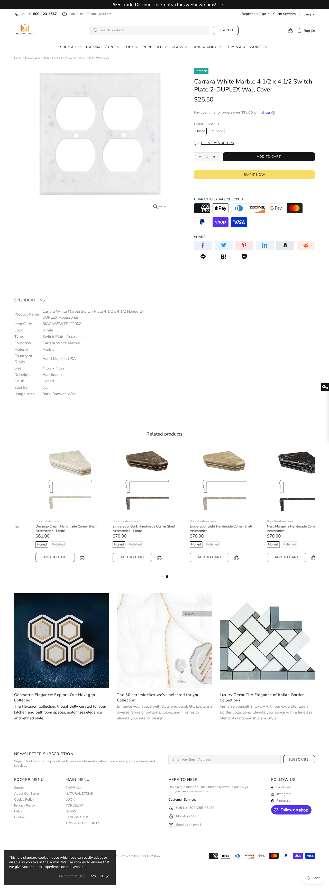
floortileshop (25, 30)
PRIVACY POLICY (72, 876)
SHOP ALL (73, 788)
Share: (200, 237)
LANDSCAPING (77, 817)
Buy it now (254, 174)
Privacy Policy (24, 805)
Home (17, 58)
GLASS (71, 811)
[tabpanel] (203, 509)
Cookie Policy (24, 800)
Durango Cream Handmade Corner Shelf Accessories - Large (44, 528)
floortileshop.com (27, 521)
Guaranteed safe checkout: (220, 199)
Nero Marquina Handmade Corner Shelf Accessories (275, 528)
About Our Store (26, 794)
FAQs (18, 811)
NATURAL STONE (79, 794)
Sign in (264, 14)
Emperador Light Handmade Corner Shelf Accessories (199, 528)
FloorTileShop (149, 856)
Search (225, 30)
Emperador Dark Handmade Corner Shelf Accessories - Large (122, 528)
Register (248, 14)
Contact (20, 817)
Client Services (284, 14)
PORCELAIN (75, 805)
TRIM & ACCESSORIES (83, 823)
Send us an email (188, 825)
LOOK (70, 800)
